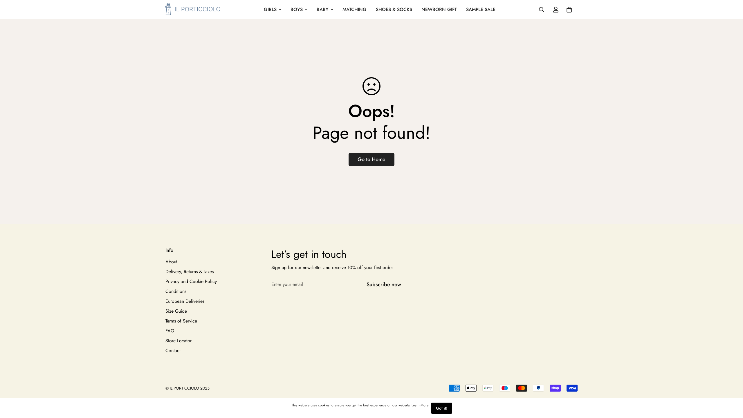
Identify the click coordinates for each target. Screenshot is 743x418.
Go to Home (371, 159)
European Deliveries (184, 301)
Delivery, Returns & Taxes (189, 271)
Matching (354, 9)
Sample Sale (480, 9)
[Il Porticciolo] (193, 9)
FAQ (169, 330)
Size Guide (176, 311)
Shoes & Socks (394, 9)
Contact (173, 350)
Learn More (420, 405)
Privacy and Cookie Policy (191, 281)
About (171, 261)
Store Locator (178, 340)
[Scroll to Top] (731, 386)
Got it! (441, 408)
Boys (297, 9)
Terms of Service (181, 321)
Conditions (175, 291)
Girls (270, 9)
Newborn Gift (439, 9)
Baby (323, 9)
